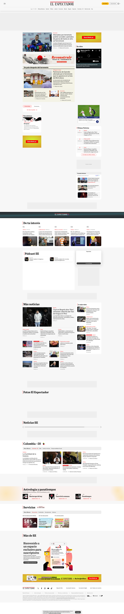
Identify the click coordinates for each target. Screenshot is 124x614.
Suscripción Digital (83, 600)
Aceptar (78, 612)
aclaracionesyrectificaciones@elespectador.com (66, 609)
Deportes (31, 257)
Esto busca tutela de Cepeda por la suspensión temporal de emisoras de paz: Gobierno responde (91, 467)
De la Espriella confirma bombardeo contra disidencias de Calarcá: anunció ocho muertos (28, 233)
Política (61, 351)
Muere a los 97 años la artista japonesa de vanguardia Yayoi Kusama (87, 65)
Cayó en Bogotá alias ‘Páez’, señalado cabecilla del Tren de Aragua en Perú (91, 133)
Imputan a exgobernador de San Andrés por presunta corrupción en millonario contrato (41, 365)
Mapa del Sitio (59, 600)
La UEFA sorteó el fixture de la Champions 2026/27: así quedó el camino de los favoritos (91, 142)
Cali (35, 91)
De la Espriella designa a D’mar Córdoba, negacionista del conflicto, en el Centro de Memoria (92, 477)
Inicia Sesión (113, 3)
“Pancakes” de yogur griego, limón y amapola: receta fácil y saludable (92, 329)
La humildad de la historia (29, 467)
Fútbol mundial (87, 139)
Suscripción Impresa (70, 600)
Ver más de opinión (31, 110)
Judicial (35, 361)
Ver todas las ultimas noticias (88, 154)
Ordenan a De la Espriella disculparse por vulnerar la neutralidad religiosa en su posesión (93, 348)
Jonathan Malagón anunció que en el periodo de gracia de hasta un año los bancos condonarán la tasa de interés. (62, 44)
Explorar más (35, 510)
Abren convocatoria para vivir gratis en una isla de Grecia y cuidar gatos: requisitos (92, 320)
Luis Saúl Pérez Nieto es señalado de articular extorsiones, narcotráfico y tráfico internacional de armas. (63, 317)
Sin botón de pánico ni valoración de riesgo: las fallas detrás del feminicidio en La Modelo (93, 338)
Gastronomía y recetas (64, 341)
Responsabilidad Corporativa (77, 605)
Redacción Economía (64, 48)
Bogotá (85, 130)
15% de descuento (43, 527)
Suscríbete (105, 3)
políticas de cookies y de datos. (55, 613)
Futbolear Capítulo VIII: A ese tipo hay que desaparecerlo (61, 260)
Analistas (24, 464)
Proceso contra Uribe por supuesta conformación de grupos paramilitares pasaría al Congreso (67, 365)
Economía (55, 33)
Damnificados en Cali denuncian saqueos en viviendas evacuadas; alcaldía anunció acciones (41, 95)
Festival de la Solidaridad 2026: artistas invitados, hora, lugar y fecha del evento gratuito (62, 233)
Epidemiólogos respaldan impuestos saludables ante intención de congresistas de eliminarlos (91, 151)
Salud (85, 147)
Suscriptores (89, 335)
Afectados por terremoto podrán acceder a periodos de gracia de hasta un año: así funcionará (63, 38)
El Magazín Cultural (57, 70)
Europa (59, 329)
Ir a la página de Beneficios (30, 574)
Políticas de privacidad (49, 605)
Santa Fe (41, 341)
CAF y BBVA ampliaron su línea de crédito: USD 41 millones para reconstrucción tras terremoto (66, 95)
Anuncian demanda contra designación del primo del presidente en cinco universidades (66, 355)
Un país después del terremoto (36, 67)
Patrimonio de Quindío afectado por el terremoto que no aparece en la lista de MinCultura (62, 75)
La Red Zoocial (89, 316)
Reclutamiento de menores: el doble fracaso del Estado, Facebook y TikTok (72, 480)
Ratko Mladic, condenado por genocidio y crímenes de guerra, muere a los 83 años (66, 332)
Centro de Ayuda (37, 605)
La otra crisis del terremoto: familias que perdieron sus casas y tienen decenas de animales (45, 233)
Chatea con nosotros (96, 600)
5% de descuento (59, 527)
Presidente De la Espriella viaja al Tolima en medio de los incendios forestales (93, 233)
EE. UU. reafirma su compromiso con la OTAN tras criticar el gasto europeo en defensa (78, 233)
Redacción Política (53, 483)
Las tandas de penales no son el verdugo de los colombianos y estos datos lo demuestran (40, 345)
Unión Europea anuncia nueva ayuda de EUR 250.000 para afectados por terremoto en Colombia (41, 355)
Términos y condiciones (63, 605)
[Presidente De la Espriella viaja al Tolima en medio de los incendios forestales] (94, 241)
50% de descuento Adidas (29, 527)
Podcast (56, 257)
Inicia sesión (36, 128)
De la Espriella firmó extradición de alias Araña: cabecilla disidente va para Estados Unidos (51, 480)
